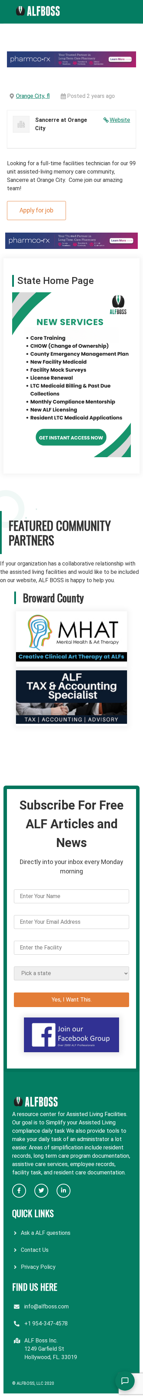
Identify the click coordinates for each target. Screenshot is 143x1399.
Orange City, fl (33, 96)
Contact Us (35, 1250)
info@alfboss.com (46, 1306)
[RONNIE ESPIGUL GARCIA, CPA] (71, 722)
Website (120, 120)
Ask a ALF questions (45, 1233)
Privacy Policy (38, 1267)
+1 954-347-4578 (46, 1323)
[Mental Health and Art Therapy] (71, 662)
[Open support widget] (125, 1381)
